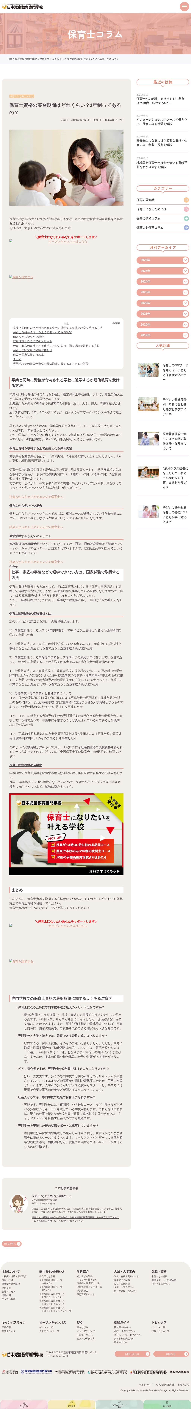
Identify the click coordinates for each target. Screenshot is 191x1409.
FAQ (79, 1322)
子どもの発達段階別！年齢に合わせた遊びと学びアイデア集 (175, 407)
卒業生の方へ (121, 1342)
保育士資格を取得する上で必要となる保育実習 (42, 332)
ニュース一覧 (158, 1327)
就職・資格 (159, 1271)
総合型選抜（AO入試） (125, 1291)
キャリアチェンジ (86, 1331)
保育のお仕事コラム (150, 227)
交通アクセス (8, 1291)
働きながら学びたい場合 (28, 336)
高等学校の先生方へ (124, 1338)
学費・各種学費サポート (126, 1276)
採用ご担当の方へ (161, 1284)
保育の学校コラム (148, 218)
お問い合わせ (132, 1354)
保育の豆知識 (145, 199)
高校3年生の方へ (122, 1327)
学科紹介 (83, 1271)
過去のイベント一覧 (49, 1331)
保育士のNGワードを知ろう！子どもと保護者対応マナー (175, 372)
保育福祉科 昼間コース (88, 1283)
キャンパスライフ (14, 1322)
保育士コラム (47, 59)
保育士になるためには (151, 209)
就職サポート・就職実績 (164, 1280)
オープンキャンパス (52, 1322)
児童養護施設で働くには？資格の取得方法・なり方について (175, 441)
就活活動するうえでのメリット (32, 341)
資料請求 (171, 1354)
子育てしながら (85, 1335)
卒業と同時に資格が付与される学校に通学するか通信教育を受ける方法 (58, 327)
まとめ (17, 359)
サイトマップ (146, 1384)
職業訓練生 (82, 1290)
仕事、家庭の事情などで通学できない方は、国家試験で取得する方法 (56, 345)
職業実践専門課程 (11, 1284)
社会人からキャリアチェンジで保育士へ (36, 496)
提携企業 (6, 1288)
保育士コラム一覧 (161, 1331)
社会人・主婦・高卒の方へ (127, 1335)
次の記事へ (10, 1243)
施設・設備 (7, 1280)
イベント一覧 (46, 1327)
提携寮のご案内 (122, 1280)
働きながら (82, 1327)
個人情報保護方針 (165, 1384)
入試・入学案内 (124, 1271)
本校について (11, 1271)
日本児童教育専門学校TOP (22, 59)
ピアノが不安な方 (86, 1338)
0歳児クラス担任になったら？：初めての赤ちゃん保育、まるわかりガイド (175, 478)
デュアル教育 (8, 1299)
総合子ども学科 (47, 1276)
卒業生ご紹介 (8, 1331)
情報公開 (6, 1295)
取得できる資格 (159, 1276)
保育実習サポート (86, 1294)
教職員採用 (183, 1384)
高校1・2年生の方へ (124, 1331)
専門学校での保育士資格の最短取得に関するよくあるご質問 (51, 363)
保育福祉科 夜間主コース (89, 1287)
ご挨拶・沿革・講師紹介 (14, 1276)
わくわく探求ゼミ (88, 1279)
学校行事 (6, 1327)
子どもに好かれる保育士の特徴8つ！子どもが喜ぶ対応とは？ (175, 515)
